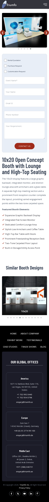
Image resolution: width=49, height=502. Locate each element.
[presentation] (2, 32)
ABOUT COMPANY (30, 333)
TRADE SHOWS (28, 346)
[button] (18, 49)
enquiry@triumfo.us (24, 402)
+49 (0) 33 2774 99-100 (24, 430)
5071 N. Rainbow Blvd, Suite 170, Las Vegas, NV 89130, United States (24, 387)
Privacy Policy (24, 488)
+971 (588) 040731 (24, 467)
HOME (13, 333)
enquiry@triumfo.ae (24, 471)
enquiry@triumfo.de (24, 435)
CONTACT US (24, 146)
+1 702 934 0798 (24, 397)
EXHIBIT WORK (14, 340)
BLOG (43, 346)
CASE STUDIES (10, 346)
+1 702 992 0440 (24, 394)
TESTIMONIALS (34, 340)
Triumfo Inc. (24, 485)
